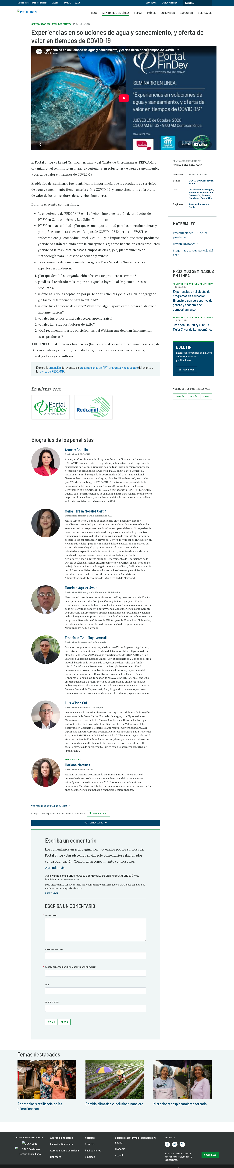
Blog (94, 12)
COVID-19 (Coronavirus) (202, 180)
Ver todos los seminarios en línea (49, 806)
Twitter (182, 1144)
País (47, 984)
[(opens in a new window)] (29, 1143)
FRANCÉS (180, 396)
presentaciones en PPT (93, 367)
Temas (138, 12)
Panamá (206, 195)
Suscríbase (151, 2)
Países (151, 12)
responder (52, 893)
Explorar (186, 12)
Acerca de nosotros (61, 1137)
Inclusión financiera (61, 1144)
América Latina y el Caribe (199, 206)
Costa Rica (206, 198)
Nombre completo (54, 949)
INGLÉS (193, 396)
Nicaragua (207, 189)
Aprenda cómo (99, 813)
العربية (77, 2)
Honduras (194, 198)
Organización (52, 1002)
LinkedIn (174, 1144)
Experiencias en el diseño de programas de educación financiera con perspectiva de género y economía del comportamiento (192, 300)
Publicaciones (93, 1150)
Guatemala (194, 195)
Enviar (51, 1022)
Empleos (90, 1156)
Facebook (167, 1144)
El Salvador (195, 189)
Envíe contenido (169, 2)
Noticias (90, 1137)
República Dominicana (201, 192)
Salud (192, 183)
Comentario (51, 915)
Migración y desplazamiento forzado (180, 1104)
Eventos (89, 1144)
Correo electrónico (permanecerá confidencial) (70, 967)
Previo (64, 1022)
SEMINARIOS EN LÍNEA (115, 12)
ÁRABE (206, 396)
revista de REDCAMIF (51, 371)
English (55, 2)
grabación (55, 367)
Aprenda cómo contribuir (64, 1150)
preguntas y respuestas (123, 367)
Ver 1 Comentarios (94, 822)
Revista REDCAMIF (185, 244)
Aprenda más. (55, 867)
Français (67, 2)
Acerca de (205, 12)
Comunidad (167, 12)
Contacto (55, 1156)
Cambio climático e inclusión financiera (114, 1104)
